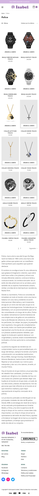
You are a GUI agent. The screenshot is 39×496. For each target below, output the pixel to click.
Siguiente (32, 248)
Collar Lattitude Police (10, 132)
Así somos (5, 454)
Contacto (24, 468)
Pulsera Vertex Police (10, 238)
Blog (3, 457)
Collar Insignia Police (10, 168)
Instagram (5, 470)
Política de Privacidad (28, 476)
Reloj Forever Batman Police (10, 58)
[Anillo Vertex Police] (29, 186)
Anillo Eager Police (10, 203)
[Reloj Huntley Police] (29, 40)
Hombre (23, 457)
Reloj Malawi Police (28, 94)
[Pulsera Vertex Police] (10, 221)
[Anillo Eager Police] (10, 186)
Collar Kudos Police (28, 131)
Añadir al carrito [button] (10, 52)
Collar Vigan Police (28, 168)
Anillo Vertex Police (29, 203)
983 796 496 (6, 446)
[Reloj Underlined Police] (10, 77)
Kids (22, 459)
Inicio (3, 13)
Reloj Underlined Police (10, 95)
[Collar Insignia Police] (10, 151)
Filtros (5, 23)
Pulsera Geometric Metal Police (29, 239)
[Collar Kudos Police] (29, 114)
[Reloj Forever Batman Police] (10, 40)
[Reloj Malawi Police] (29, 77)
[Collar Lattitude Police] (10, 114)
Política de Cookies (27, 473)
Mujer (23, 454)
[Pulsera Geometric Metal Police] (29, 221)
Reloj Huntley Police (29, 57)
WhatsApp (5, 473)
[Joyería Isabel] (19, 7)
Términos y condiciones (29, 470)
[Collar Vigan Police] (29, 151)
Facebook (5, 468)
